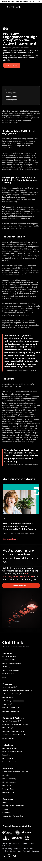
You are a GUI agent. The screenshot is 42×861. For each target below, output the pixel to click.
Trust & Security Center (10, 670)
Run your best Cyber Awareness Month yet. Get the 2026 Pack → (19, 1)
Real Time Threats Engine (11, 708)
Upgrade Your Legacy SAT (11, 721)
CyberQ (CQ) (7, 704)
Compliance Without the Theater (14, 735)
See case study (9, 539)
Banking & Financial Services (12, 752)
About (4, 802)
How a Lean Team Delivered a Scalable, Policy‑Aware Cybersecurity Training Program (20, 526)
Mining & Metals (8, 758)
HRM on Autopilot (8, 728)
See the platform (19, 586)
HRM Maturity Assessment (11, 663)
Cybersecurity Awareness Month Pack (15, 772)
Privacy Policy (7, 849)
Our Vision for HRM (8, 660)
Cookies (5, 851)
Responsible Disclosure (31, 851)
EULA (31, 849)
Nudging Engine (7, 697)
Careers (5, 809)
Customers (6, 813)
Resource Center (8, 792)
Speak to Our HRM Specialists (12, 816)
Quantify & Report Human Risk (13, 731)
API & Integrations (8, 667)
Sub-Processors (15, 851)
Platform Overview (9, 657)
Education (6, 755)
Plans (4, 677)
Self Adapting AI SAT (9, 687)
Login (38, 1)
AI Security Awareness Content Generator (17, 690)
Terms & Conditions (21, 849)
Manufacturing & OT (9, 748)
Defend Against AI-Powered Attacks (15, 724)
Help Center (6, 786)
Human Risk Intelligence (10, 711)
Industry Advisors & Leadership (13, 806)
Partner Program (8, 738)
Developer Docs (8, 789)
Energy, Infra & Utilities (10, 762)
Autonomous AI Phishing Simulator (14, 694)
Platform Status (8, 674)
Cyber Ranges (12, 701)
